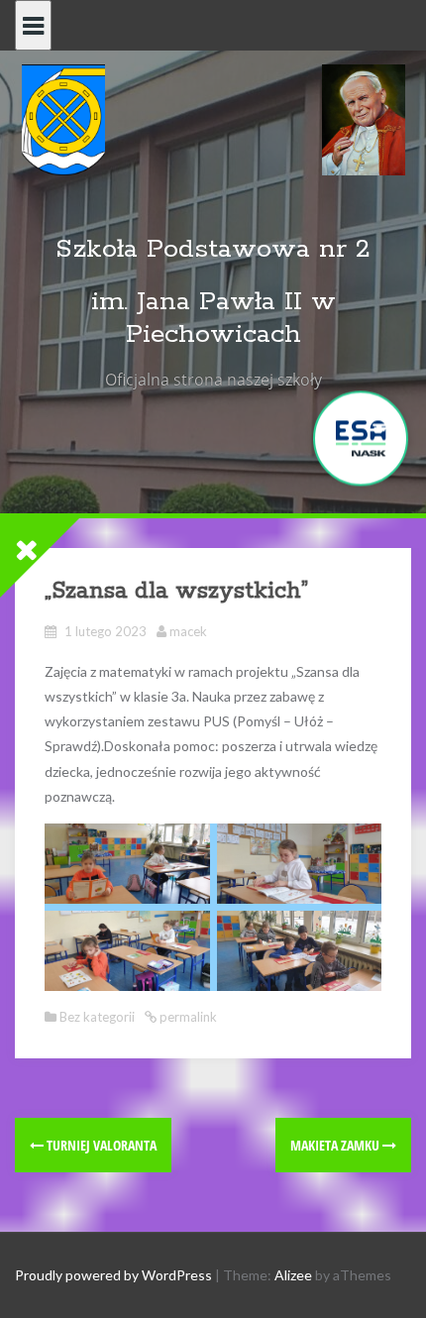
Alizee (293, 1274)
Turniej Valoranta (100, 1145)
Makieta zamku (336, 1145)
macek (188, 631)
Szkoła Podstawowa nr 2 (213, 249)
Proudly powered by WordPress (113, 1274)
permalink (187, 1017)
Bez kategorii (97, 1017)
